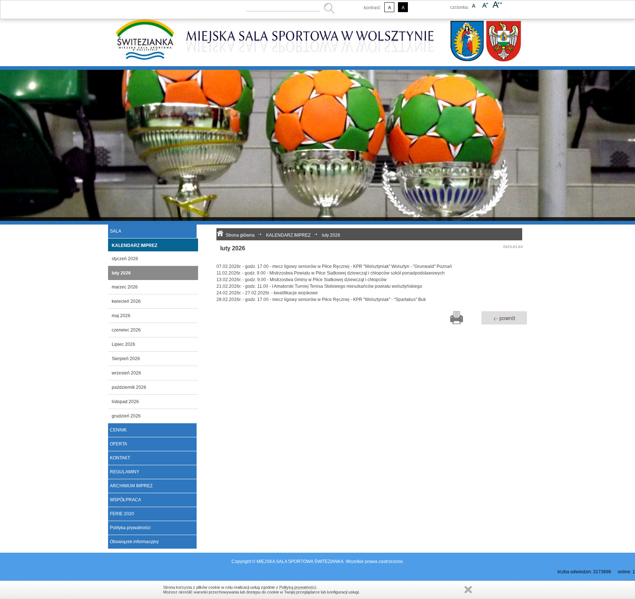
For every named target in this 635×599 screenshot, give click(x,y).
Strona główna (240, 235)
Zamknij (468, 589)
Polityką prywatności (297, 587)
